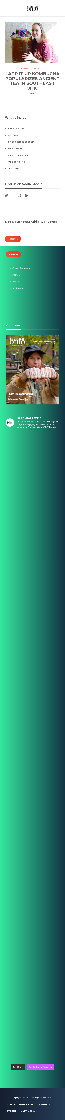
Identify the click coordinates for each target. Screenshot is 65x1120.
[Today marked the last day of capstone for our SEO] (32, 448)
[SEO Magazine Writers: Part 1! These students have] (32, 700)
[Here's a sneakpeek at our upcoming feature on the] (32, 889)
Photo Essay (15, 148)
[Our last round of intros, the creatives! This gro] (32, 605)
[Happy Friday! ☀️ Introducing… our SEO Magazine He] (32, 763)
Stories (15, 281)
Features (13, 135)
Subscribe (13, 254)
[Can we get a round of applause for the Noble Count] (32, 479)
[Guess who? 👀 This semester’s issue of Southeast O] (32, 574)
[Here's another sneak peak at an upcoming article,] (32, 1046)
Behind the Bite (32, 68)
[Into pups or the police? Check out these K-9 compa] (32, 1015)
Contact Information (22, 268)
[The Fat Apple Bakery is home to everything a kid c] (32, 794)
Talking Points (16, 162)
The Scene (13, 168)
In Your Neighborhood (21, 142)
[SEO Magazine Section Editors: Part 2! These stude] (32, 668)
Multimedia (17, 288)
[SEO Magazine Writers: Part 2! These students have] (32, 637)
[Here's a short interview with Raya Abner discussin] (32, 920)
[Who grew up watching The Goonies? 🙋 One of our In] (32, 542)
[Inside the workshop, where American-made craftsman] (32, 826)
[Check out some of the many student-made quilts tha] (32, 857)
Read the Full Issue (19, 155)
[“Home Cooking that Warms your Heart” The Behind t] (32, 511)
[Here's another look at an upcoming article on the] (32, 983)
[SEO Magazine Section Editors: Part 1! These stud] (32, 731)
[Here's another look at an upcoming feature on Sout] (32, 952)
